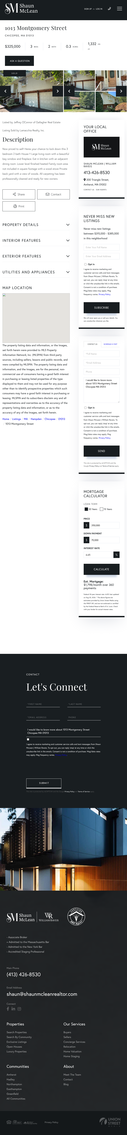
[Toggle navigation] (119, 8)
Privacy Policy (104, 294)
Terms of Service (108, 466)
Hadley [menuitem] (11, 1079)
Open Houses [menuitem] (14, 1046)
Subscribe (101, 307)
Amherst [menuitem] (11, 1074)
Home (5, 419)
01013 (61, 419)
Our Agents (101, 190)
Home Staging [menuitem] (72, 1056)
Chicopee (50, 419)
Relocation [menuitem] (69, 1046)
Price (87, 518)
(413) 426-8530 (24, 974)
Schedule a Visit (110, 344)
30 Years (93, 509)
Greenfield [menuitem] (13, 1094)
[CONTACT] (19, 61)
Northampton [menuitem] (14, 1084)
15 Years (108, 509)
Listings (16, 419)
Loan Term (90, 503)
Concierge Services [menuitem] (74, 1042)
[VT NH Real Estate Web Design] (110, 1122)
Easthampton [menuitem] (14, 1089)
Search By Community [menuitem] (19, 1037)
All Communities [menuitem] (16, 1098)
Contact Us (89, 190)
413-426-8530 (97, 172)
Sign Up (88, 9)
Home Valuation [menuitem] (73, 1051)
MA (26, 419)
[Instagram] (19, 1009)
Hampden (36, 419)
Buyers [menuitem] (67, 1032)
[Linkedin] (13, 1009)
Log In (99, 9)
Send (101, 451)
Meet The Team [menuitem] (72, 1074)
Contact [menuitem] (68, 1079)
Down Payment (93, 533)
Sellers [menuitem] (67, 1037)
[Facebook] (8, 1009)
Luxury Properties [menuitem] (17, 1051)
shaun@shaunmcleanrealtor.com (42, 993)
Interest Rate (92, 548)
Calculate (101, 569)
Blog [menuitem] (66, 1084)
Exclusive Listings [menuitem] (17, 1042)
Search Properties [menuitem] (17, 1032)
